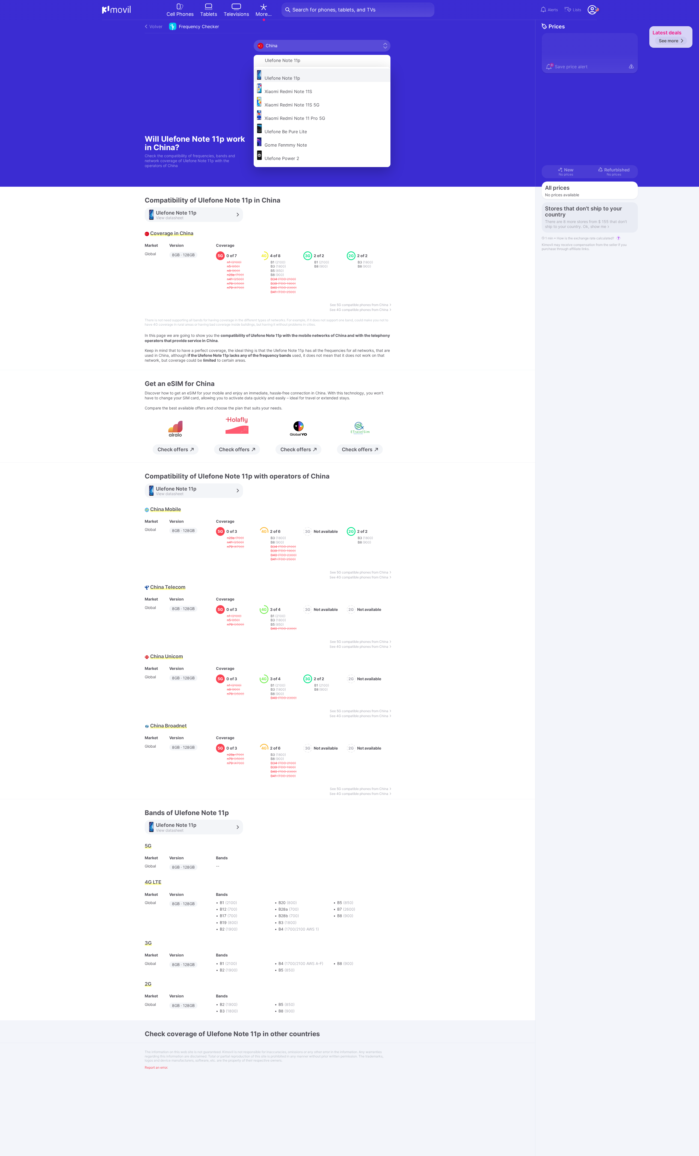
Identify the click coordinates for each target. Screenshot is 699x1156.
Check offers (173, 449)
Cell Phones (180, 14)
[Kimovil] (116, 10)
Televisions (236, 14)
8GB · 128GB (183, 254)
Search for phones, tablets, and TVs (333, 10)
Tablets (208, 14)
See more (668, 40)
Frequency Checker (184, 26)
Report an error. (156, 1067)
